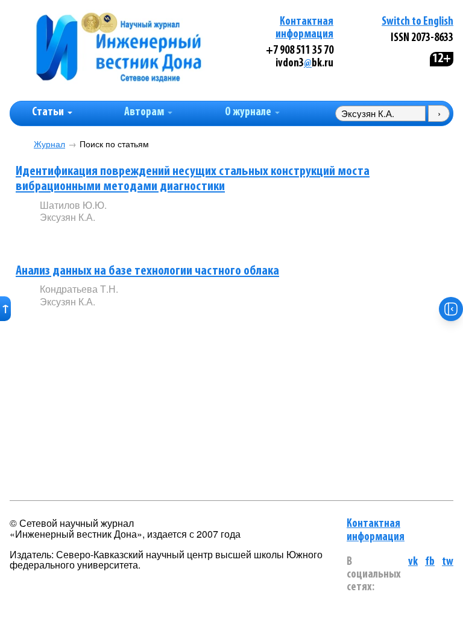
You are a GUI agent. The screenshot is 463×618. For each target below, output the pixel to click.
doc (182, 237)
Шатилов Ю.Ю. (73, 205)
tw (447, 562)
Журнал (49, 144)
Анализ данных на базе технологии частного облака (147, 271)
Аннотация (64, 238)
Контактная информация (376, 530)
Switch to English (417, 22)
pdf (131, 237)
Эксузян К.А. (67, 217)
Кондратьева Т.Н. (79, 289)
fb (430, 562)
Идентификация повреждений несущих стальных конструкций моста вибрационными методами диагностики (193, 179)
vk (413, 562)
